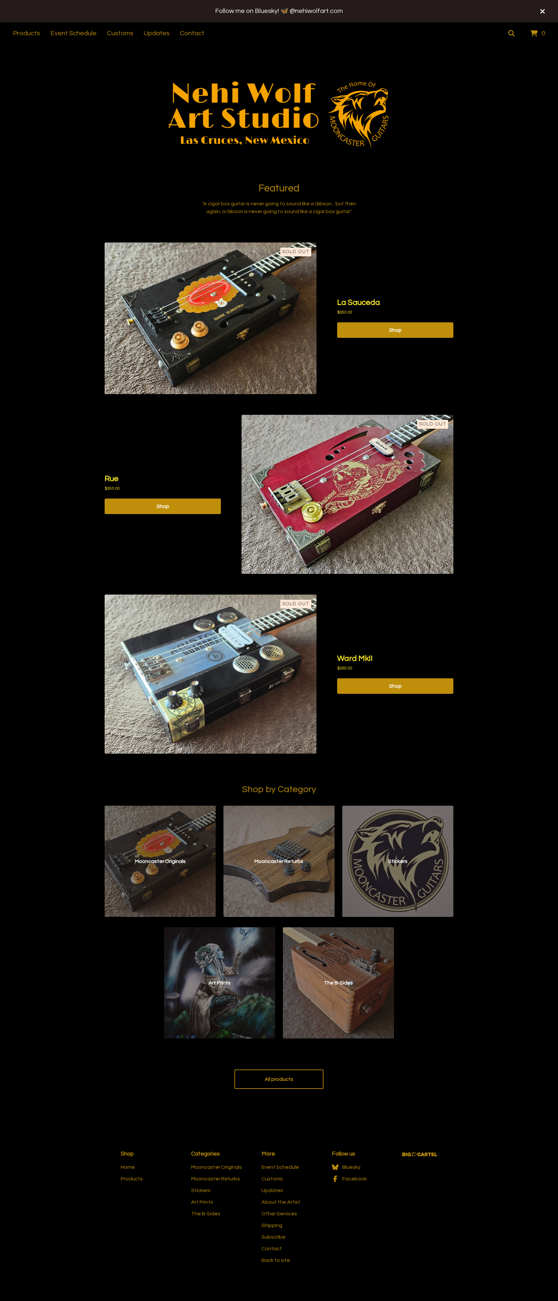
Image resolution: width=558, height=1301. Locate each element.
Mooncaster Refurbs (215, 1178)
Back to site (276, 1260)
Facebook (354, 1178)
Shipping (272, 1225)
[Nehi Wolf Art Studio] (279, 114)
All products (279, 1079)
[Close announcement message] (542, 11)
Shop (395, 330)
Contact (192, 33)
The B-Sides (205, 1213)
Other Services (279, 1213)
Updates (157, 33)
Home (128, 1167)
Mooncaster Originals (216, 1167)
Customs (120, 33)
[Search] (511, 33)
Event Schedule (73, 33)
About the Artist (281, 1202)
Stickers (201, 1190)
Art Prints (202, 1202)
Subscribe (273, 1237)
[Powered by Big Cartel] (419, 1154)
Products (26, 33)
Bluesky (351, 1167)
